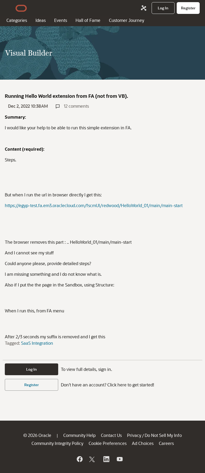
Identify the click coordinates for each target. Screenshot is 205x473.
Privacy (134, 435)
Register (31, 384)
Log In (31, 369)
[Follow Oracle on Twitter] (92, 459)
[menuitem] (163, 8)
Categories (16, 20)
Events (60, 20)
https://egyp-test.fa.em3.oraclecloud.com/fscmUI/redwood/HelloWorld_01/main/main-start (94, 205)
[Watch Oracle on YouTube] (119, 459)
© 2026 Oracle (37, 435)
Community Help (79, 435)
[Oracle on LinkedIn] (105, 459)
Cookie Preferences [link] (108, 443)
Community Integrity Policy (57, 443)
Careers (166, 443)
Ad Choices (142, 443)
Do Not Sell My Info (163, 435)
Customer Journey (126, 20)
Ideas (41, 20)
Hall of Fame (88, 20)
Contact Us (111, 435)
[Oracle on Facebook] (79, 459)
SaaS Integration (37, 343)
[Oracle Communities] (143, 8)
